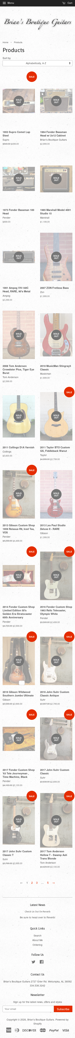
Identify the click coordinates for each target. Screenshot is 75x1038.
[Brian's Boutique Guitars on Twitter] (33, 962)
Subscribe (63, 1009)
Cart (69, 3)
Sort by (7, 58)
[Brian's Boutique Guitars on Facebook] (42, 962)
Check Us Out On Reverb (37, 911)
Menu (10, 3)
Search (38, 935)
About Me (37, 940)
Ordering (37, 944)
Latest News (37, 904)
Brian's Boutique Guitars (40, 1019)
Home (5, 42)
